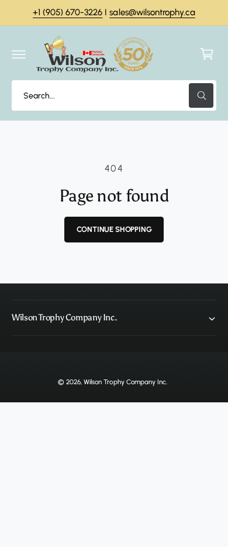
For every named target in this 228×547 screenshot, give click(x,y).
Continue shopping (114, 229)
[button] (19, 54)
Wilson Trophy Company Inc (124, 382)
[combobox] (114, 95)
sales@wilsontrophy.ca (152, 12)
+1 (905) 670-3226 (67, 12)
